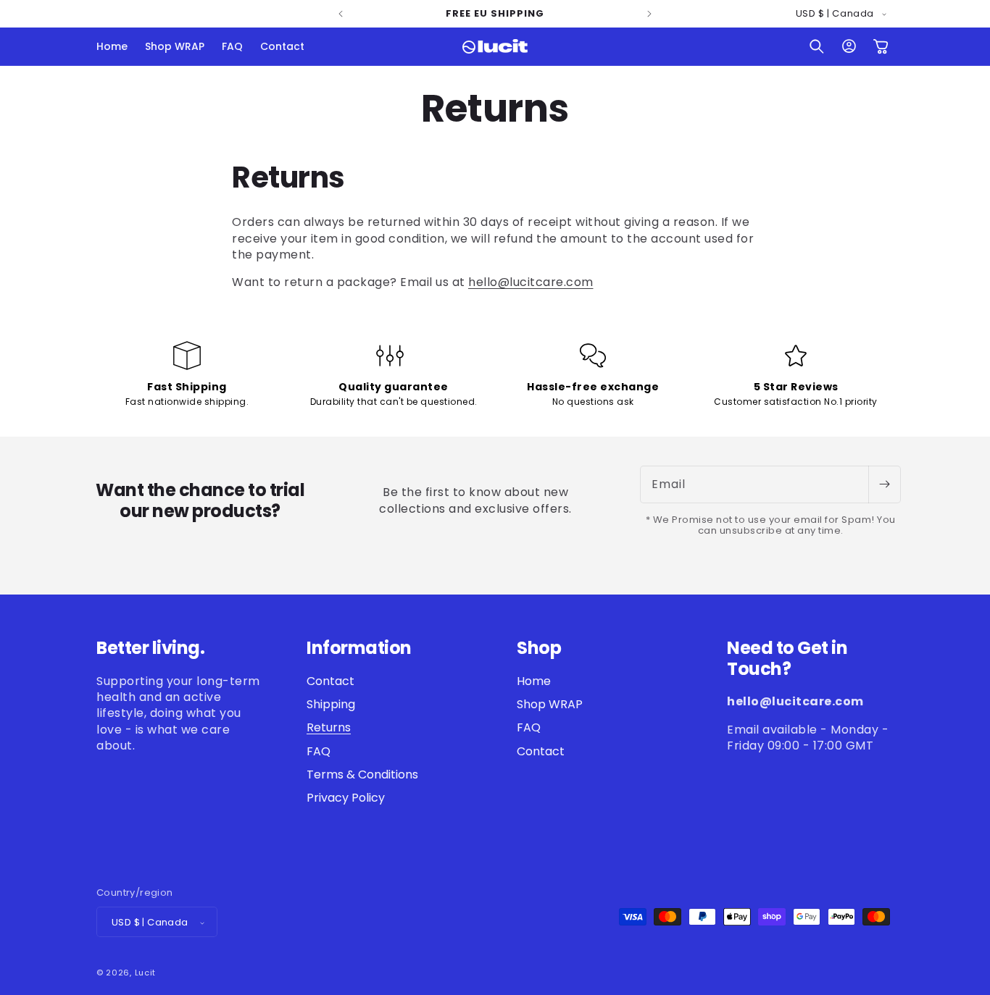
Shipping (331, 704)
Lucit (146, 973)
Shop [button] (539, 648)
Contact (330, 681)
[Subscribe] (884, 484)
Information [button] (359, 648)
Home (534, 681)
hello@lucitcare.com (531, 282)
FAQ (318, 751)
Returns (329, 728)
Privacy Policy (346, 798)
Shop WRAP (550, 704)
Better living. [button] (150, 648)
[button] (817, 46)
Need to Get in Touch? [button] (787, 659)
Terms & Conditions (362, 774)
